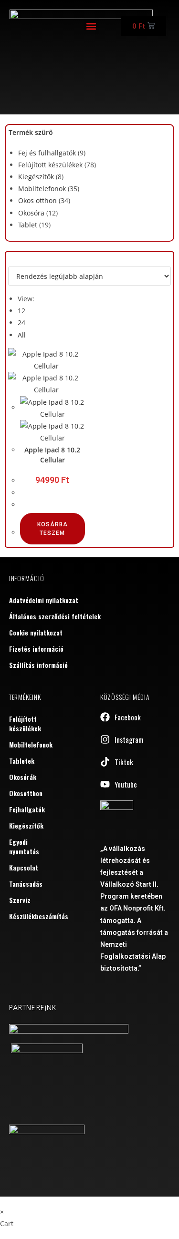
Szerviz (20, 900)
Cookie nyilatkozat (36, 632)
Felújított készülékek (50, 164)
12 (21, 310)
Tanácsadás (25, 884)
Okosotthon (25, 793)
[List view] (16, 260)
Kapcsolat (23, 867)
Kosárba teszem (52, 528)
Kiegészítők (36, 176)
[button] (91, 26)
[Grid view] (10, 260)
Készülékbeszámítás (31, 916)
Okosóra (31, 212)
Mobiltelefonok (42, 188)
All (22, 334)
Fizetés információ (36, 649)
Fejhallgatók (27, 809)
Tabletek (21, 761)
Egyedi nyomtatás (24, 846)
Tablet (27, 224)
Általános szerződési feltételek (55, 616)
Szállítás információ (38, 665)
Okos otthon (37, 200)
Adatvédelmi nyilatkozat (43, 600)
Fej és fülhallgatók (47, 152)
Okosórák (22, 777)
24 (21, 322)
